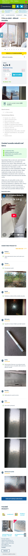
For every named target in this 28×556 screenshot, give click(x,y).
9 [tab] (23, 49)
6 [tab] (16, 49)
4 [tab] (12, 49)
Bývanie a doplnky (22, 514)
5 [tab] (14, 49)
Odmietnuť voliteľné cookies (9, 554)
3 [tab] (9, 49)
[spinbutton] (7, 75)
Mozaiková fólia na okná (20, 535)
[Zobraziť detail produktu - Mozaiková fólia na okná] (20, 526)
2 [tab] (7, 49)
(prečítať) (3, 547)
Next (27, 11)
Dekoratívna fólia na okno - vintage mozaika (7, 536)
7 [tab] (18, 49)
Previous (1, 11)
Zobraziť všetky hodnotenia (14, 499)
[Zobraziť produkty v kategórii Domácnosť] (3, 514)
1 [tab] (5, 49)
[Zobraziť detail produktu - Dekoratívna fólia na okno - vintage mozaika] (7, 526)
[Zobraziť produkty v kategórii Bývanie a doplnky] (16, 514)
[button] (10, 75)
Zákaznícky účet (17, 7)
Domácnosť (10, 514)
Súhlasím (5, 550)
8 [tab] (21, 49)
